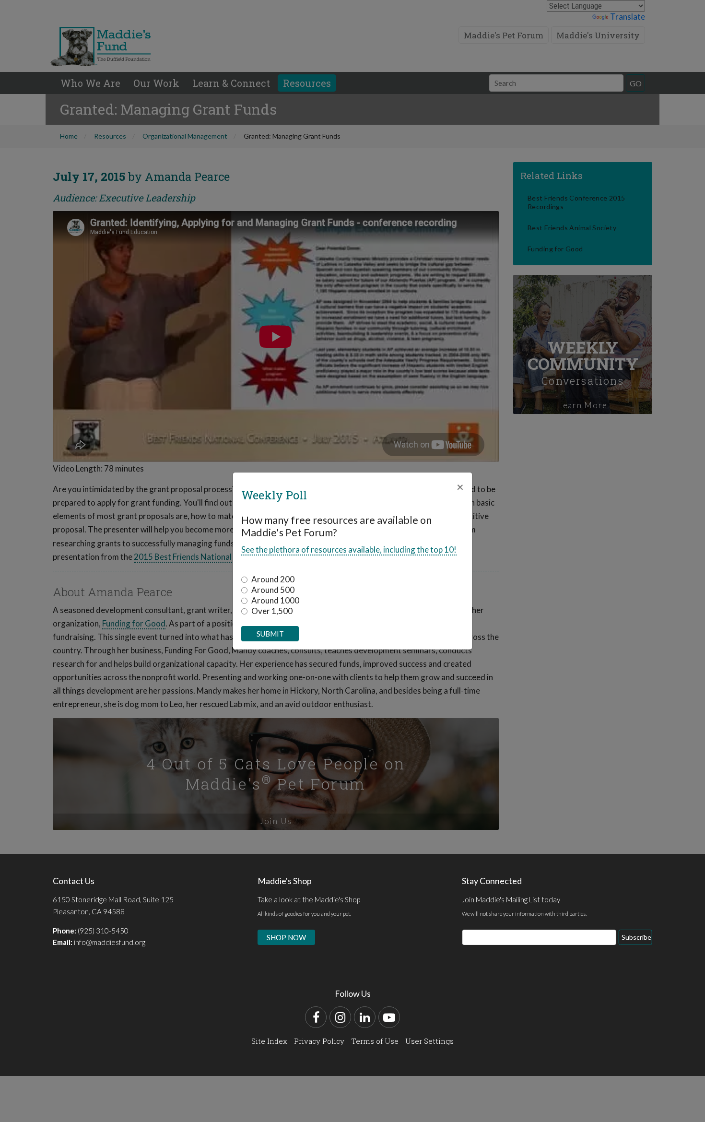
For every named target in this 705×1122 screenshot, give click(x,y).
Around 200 (272, 579)
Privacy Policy (319, 1041)
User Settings (429, 1041)
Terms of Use (375, 1041)
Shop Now (286, 937)
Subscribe (636, 937)
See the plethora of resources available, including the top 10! (349, 549)
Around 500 (272, 590)
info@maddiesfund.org (109, 942)
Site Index (269, 1041)
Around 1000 (275, 600)
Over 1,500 (272, 611)
